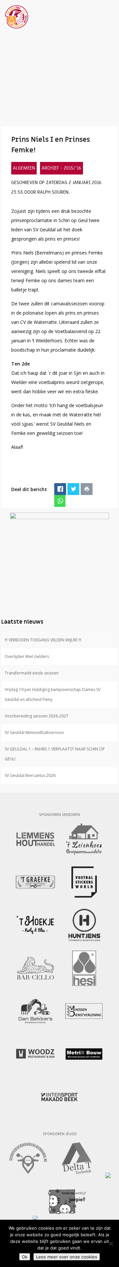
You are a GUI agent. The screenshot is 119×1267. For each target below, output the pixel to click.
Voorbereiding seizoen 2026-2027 (36, 716)
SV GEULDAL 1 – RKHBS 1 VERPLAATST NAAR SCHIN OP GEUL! (55, 754)
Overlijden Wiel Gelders (27, 656)
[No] (110, 1243)
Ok (24, 1256)
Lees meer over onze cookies (66, 1256)
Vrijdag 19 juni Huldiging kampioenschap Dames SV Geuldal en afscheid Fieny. (52, 694)
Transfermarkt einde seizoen (32, 673)
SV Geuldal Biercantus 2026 (30, 775)
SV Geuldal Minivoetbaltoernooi (34, 732)
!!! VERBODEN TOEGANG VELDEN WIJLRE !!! (43, 640)
